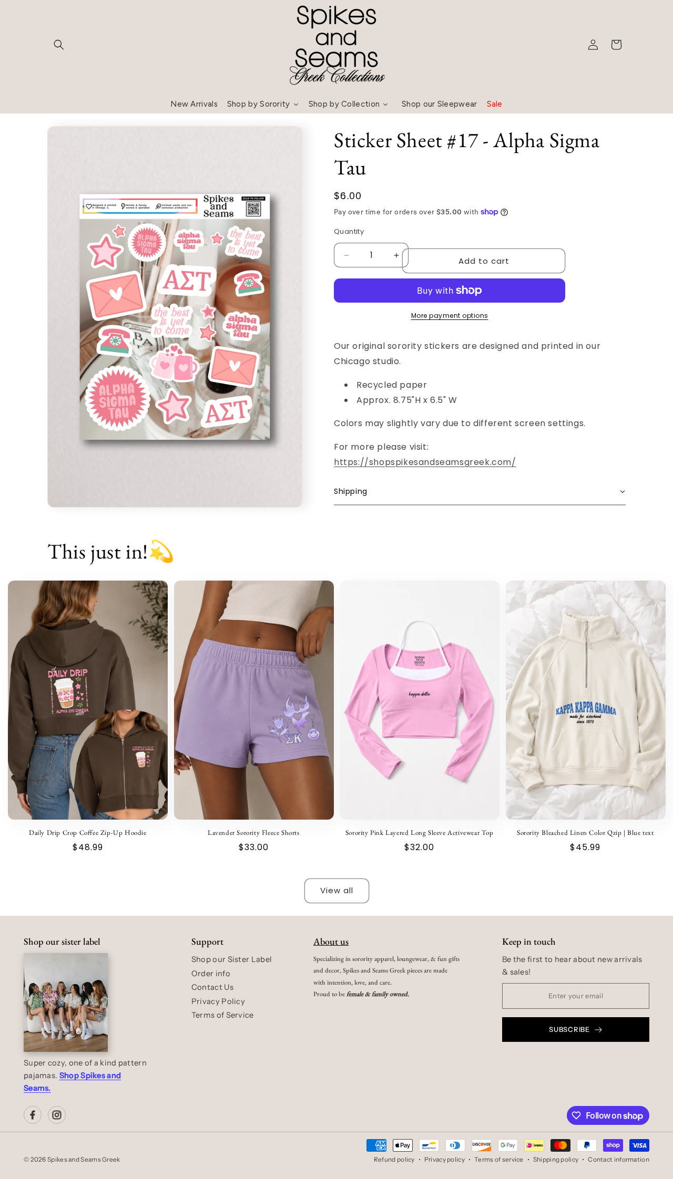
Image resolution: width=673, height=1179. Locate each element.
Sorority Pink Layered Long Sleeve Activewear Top (419, 833)
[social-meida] (33, 1115)
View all (336, 890)
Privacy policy (444, 1159)
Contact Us (212, 987)
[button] (58, 44)
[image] (66, 1002)
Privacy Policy (218, 1001)
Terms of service (499, 1159)
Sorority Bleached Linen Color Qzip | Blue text (585, 833)
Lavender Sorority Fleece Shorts (254, 833)
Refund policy (394, 1159)
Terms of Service (222, 1015)
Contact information (618, 1159)
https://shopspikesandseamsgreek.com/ (425, 462)
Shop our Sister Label (231, 959)
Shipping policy (556, 1159)
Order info (210, 973)
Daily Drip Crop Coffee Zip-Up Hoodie (88, 833)
